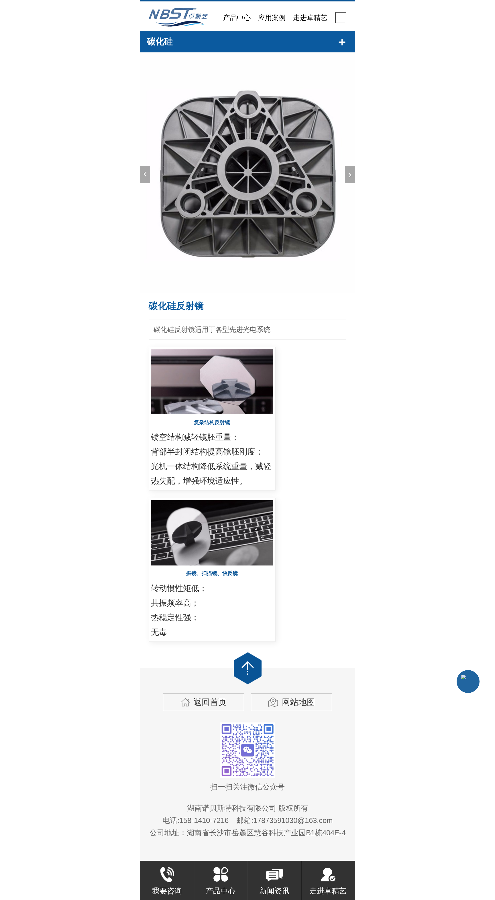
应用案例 (272, 17)
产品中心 (237, 17)
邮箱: (284, 820)
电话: (196, 820)
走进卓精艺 (310, 17)
